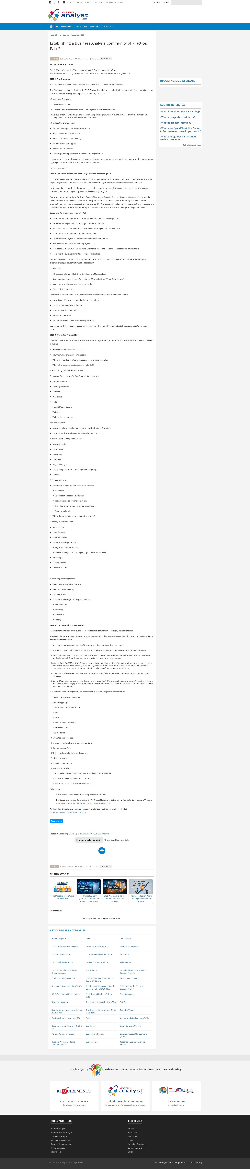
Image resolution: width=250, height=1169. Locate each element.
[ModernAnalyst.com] (125, 1090)
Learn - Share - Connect (74, 1101)
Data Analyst (56, 1151)
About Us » (107, 26)
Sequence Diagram (60, 1002)
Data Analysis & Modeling (96, 946)
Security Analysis (127, 994)
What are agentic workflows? (178, 117)
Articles (70, 2)
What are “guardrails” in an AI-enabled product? (178, 138)
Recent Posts (55, 35)
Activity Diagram (59, 938)
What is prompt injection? (176, 122)
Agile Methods (126, 962)
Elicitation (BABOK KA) (61, 954)
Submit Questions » (192, 145)
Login (166, 2)
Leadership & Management (70, 833)
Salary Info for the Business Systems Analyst (131, 987)
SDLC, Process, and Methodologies (66, 994)
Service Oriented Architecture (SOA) (101, 1002)
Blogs (79, 2)
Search (66, 35)
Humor (88, 2)
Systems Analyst (58, 1148)
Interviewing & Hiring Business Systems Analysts (133, 971)
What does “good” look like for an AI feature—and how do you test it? (180, 130)
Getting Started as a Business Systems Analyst (64, 971)
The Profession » (64, 26)
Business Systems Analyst (62, 1144)
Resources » (81, 26)
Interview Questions (114, 2)
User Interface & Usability (131, 1026)
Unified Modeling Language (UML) (134, 1018)
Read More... (56, 821)
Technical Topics (127, 1010)
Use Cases (90, 1026)
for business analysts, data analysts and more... (125, 1105)
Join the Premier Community (125, 1101)
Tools (88, 1018)
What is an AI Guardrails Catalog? (180, 111)
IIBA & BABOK (92, 970)
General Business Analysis (97, 962)
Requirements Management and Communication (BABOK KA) (100, 987)
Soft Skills (124, 1002)
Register (156, 2)
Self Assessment (135, 1148)
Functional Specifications (62, 962)
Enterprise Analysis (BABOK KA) (99, 954)
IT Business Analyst (59, 1136)
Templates (98, 2)
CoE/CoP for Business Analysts (96, 833)
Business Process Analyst (61, 1132)
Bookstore (132, 1136)
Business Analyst (58, 1128)
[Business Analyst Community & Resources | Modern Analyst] (68, 14)
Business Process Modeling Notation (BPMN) (63, 1043)
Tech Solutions (176, 1101)
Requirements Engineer (61, 1140)
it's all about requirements (74, 1105)
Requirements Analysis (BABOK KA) (67, 986)
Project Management (129, 978)
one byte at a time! (176, 1105)
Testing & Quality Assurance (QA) (66, 1018)
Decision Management (129, 946)
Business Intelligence (95, 1034)
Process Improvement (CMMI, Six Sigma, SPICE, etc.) (100, 979)
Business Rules (92, 1042)
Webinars (94, 26)
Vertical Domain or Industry (63, 1034)
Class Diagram (126, 938)
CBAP (88, 938)
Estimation (124, 954)
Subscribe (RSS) (77, 35)
